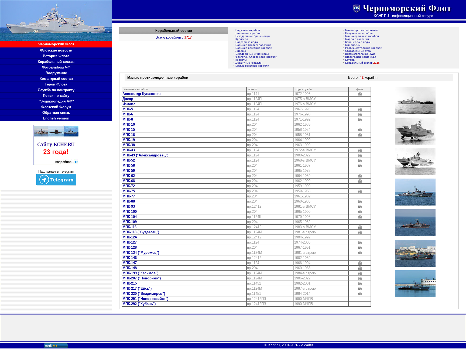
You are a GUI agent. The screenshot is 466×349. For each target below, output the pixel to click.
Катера (350, 59)
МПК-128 (129, 247)
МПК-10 (128, 124)
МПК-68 (128, 181)
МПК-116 (129, 227)
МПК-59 (128, 171)
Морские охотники (357, 38)
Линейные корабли (248, 33)
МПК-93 (128, 206)
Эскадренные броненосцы (252, 36)
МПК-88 (128, 201)
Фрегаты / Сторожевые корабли (256, 56)
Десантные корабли (248, 62)
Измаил (128, 104)
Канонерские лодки (358, 41)
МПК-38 (128, 145)
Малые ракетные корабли (252, 65)
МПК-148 (129, 268)
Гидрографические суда (360, 56)
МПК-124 (129, 237)
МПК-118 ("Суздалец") (140, 232)
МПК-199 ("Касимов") (140, 273)
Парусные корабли (247, 30)
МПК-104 (129, 217)
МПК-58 (128, 165)
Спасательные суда (358, 50)
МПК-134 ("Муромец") (140, 253)
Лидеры (240, 50)
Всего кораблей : (174, 37)
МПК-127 (129, 242)
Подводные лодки (247, 41)
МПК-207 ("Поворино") (141, 278)
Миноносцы (352, 44)
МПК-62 (128, 176)
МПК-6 (127, 114)
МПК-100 (129, 212)
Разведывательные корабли (363, 47)
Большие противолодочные (253, 44)
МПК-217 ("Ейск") (137, 288)
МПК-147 (129, 263)
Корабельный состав (362, 62)
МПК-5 (127, 109)
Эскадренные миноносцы (252, 53)
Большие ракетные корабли (253, 47)
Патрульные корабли (359, 33)
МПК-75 (128, 191)
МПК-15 (128, 130)
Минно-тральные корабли (362, 36)
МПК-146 (129, 258)
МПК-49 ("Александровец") (145, 155)
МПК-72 (128, 186)
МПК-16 (128, 135)
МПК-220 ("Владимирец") (143, 294)
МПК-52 (128, 160)
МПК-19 (128, 140)
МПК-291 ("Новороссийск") (145, 299)
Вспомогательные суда (360, 53)
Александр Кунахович (141, 94)
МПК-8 (127, 119)
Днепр (127, 99)
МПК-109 (129, 222)
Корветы (240, 59)
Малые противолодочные (361, 30)
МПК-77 (128, 196)
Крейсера (241, 38)
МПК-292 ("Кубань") (139, 304)
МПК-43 (128, 150)
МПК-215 (129, 283)
